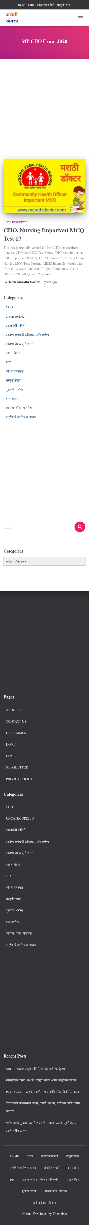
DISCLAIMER (16, 733)
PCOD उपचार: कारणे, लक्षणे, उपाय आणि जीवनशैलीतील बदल (42, 1091)
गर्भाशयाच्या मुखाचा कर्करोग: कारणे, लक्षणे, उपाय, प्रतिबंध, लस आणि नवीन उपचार (42, 1126)
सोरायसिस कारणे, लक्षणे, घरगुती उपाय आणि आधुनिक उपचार (41, 1080)
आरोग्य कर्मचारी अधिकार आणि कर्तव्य (27, 334)
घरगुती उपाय (63, 5)
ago (49, 282)
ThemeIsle (60, 1213)
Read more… (47, 274)
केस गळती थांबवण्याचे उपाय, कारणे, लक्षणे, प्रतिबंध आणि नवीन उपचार (43, 1107)
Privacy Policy (19, 779)
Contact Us (16, 721)
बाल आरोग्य (12, 398)
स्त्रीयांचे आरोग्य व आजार (21, 417)
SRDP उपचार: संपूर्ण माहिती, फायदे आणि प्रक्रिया (36, 1069)
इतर (8, 362)
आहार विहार (13, 353)
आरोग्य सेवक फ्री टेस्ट (19, 344)
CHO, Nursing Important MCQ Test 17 (44, 234)
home (11, 756)
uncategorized (16, 222)
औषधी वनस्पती (14, 371)
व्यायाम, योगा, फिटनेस (19, 407)
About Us (14, 709)
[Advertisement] (44, 105)
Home (21, 5)
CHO (31, 5)
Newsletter (17, 767)
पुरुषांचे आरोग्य (14, 389)
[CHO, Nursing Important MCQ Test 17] (44, 185)
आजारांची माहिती (45, 5)
